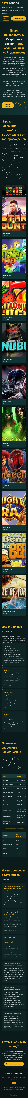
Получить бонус (21, 104)
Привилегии (19, 7)
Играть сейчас (7, 105)
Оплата (17, 10)
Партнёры (5, 10)
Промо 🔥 (5, 7)
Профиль (6, 18)
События (11, 10)
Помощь (4, 13)
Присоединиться (18, 18)
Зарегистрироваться (14, 1064)
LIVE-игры (12, 7)
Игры (22, 10)
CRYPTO (10, 3)
